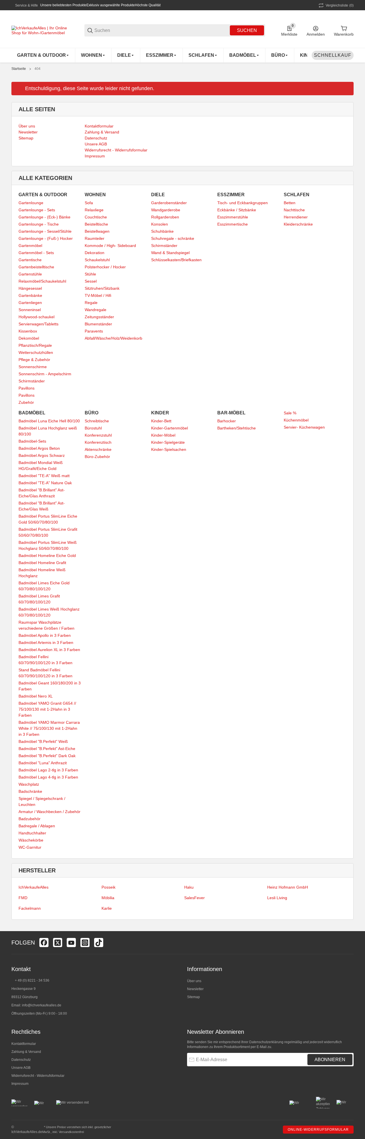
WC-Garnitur (30, 847)
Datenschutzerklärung (266, 1042)
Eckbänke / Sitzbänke (236, 210)
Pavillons (27, 388)
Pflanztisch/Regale (35, 345)
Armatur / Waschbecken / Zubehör (49, 811)
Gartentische (30, 260)
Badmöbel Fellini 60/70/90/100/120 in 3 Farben (45, 659)
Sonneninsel (30, 309)
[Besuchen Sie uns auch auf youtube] (71, 942)
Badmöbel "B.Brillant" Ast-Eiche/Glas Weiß (42, 506)
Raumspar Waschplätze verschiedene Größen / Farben (46, 625)
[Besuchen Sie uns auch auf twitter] (57, 942)
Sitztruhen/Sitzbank (102, 288)
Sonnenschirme (33, 366)
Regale (91, 302)
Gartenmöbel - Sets (36, 252)
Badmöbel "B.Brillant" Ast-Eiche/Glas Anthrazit (42, 493)
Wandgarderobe (165, 210)
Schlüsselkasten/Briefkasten (176, 260)
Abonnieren (330, 1059)
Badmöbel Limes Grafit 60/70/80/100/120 (39, 599)
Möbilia (108, 897)
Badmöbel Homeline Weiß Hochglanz (42, 573)
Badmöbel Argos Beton (39, 448)
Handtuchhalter (32, 833)
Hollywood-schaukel (36, 317)
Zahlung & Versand (26, 1052)
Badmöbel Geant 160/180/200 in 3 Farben (50, 686)
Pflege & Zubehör (34, 359)
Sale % (290, 413)
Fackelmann (30, 908)
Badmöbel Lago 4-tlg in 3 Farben (48, 777)
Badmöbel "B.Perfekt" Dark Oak (47, 755)
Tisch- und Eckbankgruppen (242, 202)
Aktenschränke (98, 449)
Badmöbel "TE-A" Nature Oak (45, 483)
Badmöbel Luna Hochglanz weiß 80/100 (48, 431)
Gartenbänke (30, 295)
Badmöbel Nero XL (36, 696)
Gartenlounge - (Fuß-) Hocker (46, 238)
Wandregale (95, 309)
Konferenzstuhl (98, 435)
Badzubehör (29, 818)
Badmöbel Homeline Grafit (42, 562)
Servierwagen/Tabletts (38, 324)
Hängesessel (30, 288)
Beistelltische (96, 224)
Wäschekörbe (31, 840)
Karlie (107, 908)
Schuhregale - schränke (172, 238)
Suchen (247, 30)
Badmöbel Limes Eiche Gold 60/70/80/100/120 (44, 586)
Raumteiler (94, 238)
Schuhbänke (162, 231)
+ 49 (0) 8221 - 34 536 (32, 980)
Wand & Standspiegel (170, 252)
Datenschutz (21, 1060)
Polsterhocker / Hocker (105, 267)
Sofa (89, 202)
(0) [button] (340, 5)
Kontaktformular (23, 1044)
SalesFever (194, 897)
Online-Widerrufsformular (318, 1130)
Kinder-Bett (161, 421)
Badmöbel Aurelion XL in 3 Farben (49, 649)
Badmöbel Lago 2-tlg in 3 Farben (48, 770)
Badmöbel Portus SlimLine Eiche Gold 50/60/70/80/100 (48, 519)
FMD (23, 897)
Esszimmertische (232, 224)
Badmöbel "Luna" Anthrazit (43, 763)
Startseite (18, 68)
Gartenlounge (31, 202)
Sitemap (193, 997)
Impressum (20, 1084)
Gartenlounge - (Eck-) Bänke (44, 217)
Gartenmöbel (30, 245)
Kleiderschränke (298, 224)
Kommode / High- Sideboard (110, 245)
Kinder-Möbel (163, 435)
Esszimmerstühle (232, 217)
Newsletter (195, 989)
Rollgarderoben (165, 217)
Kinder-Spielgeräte (168, 442)
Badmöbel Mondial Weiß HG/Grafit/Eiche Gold (41, 465)
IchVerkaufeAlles (33, 887)
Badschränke (30, 791)
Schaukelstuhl (97, 260)
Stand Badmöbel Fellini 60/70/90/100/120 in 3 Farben (45, 673)
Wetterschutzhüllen (36, 352)
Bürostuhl (93, 428)
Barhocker (226, 421)
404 (37, 68)
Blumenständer (98, 324)
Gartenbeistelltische (36, 267)
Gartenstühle (30, 274)
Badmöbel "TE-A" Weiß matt (44, 475)
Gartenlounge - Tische (39, 224)
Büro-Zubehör (97, 456)
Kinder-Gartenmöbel (169, 428)
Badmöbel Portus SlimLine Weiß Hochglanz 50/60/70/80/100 (48, 545)
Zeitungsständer (99, 317)
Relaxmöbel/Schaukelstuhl (42, 281)
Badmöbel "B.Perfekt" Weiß (43, 741)
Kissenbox (28, 331)
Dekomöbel (29, 338)
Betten (289, 202)
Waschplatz (29, 784)
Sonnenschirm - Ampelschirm (45, 374)
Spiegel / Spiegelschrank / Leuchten (42, 801)
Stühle (90, 274)
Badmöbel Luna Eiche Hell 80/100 (49, 421)
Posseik (108, 887)
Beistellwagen (97, 231)
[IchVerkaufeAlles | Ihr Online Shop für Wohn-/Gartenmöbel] (39, 30)
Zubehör (26, 402)
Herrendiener (296, 217)
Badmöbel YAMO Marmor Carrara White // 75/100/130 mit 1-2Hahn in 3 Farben (49, 728)
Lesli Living (277, 897)
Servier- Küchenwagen (304, 427)
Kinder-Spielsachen (168, 449)
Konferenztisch (98, 442)
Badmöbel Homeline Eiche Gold (47, 555)
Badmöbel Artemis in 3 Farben (46, 642)
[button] (349, 942)
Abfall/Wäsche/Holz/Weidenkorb (113, 338)
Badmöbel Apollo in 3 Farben (45, 635)
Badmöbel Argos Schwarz (42, 455)
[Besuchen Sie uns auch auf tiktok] (98, 942)
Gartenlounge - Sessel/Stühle (45, 231)
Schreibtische (97, 421)
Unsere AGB (21, 1068)
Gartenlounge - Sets (37, 210)
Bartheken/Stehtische (236, 428)
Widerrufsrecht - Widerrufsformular (37, 1076)
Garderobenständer (169, 202)
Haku (189, 887)
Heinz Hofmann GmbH (287, 887)
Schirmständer (32, 381)
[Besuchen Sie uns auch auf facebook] (43, 942)
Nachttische (294, 210)
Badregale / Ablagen (37, 826)
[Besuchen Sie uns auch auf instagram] (85, 942)
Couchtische (96, 217)
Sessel (91, 281)
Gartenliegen (30, 302)
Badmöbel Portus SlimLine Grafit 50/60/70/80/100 (48, 532)
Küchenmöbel (296, 420)
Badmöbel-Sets (32, 441)
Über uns (194, 981)
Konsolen (159, 224)
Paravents (94, 331)
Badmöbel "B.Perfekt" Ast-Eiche (47, 748)
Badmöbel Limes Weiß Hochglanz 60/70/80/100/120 (49, 612)
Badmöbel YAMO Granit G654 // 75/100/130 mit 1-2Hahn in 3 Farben (47, 709)
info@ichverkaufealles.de (41, 1005)
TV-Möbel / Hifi (98, 295)
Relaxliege (94, 210)
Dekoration (94, 252)
